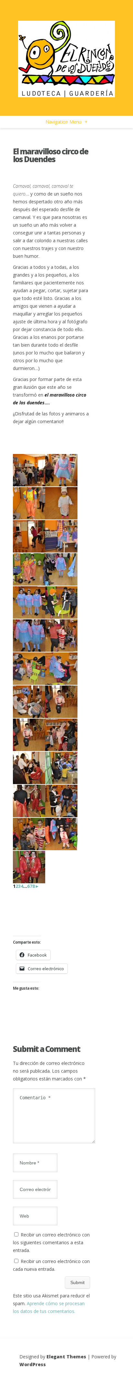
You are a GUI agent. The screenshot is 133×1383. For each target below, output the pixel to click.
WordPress (32, 1364)
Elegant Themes (66, 1356)
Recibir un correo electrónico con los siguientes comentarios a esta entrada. (51, 1242)
